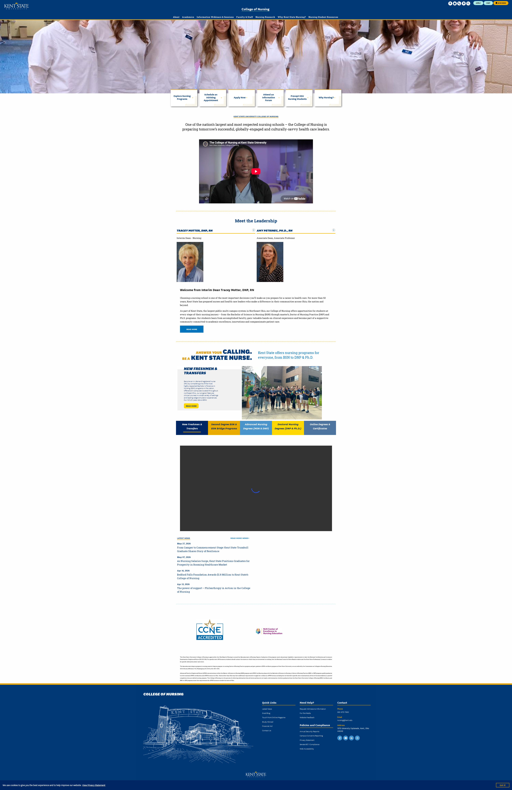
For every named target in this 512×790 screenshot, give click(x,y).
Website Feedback (307, 717)
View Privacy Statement (93, 785)
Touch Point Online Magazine (273, 717)
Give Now (501, 2)
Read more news (239, 538)
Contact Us (266, 730)
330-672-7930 (343, 712)
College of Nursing (255, 9)
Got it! (503, 785)
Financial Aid (267, 726)
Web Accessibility (307, 748)
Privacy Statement (307, 740)
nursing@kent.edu (344, 720)
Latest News (267, 708)
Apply (478, 2)
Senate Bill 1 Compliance (309, 744)
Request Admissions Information (313, 708)
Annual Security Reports (309, 731)
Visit (488, 2)
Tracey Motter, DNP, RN (195, 230)
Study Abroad (267, 721)
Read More (191, 329)
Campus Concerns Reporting (311, 735)
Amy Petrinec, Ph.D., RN (274, 230)
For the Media (305, 713)
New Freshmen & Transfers (200, 370)
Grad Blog (266, 713)
